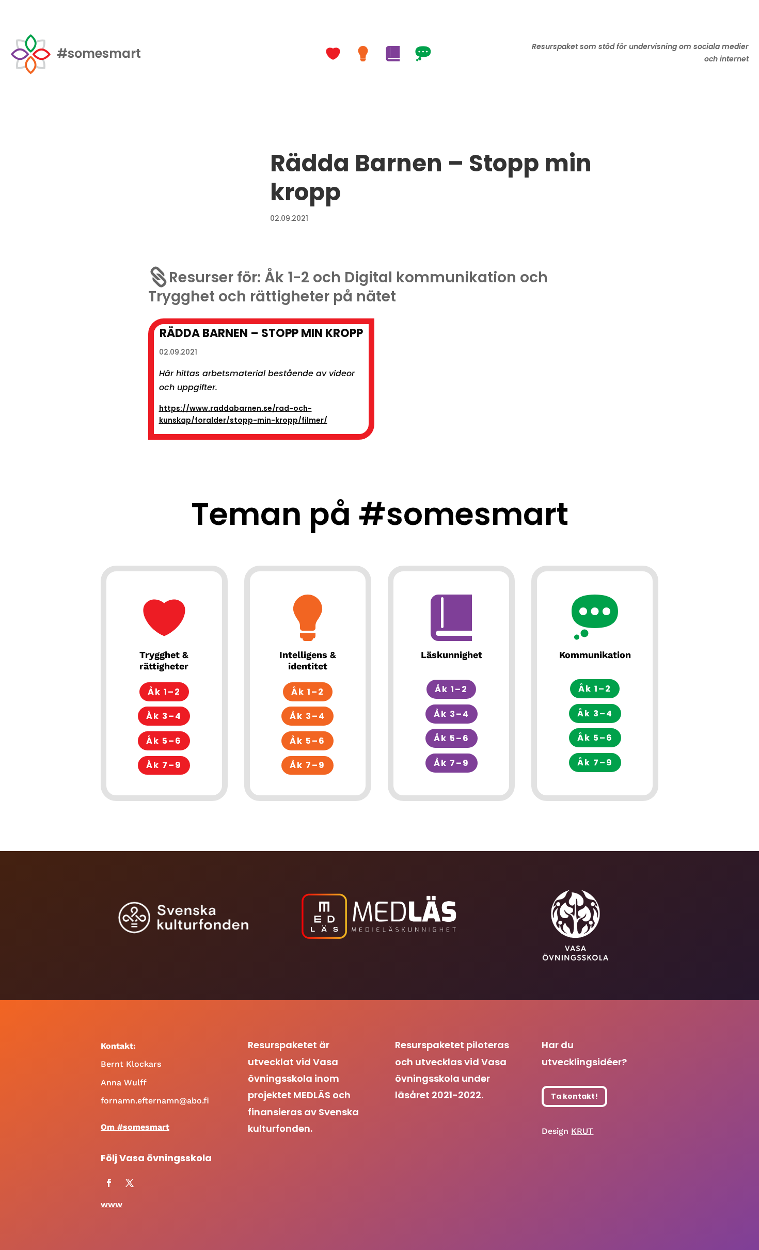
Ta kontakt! (574, 1096)
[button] (335, 53)
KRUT (582, 1131)
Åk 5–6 (164, 741)
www (111, 1204)
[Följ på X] (129, 1183)
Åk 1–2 (164, 692)
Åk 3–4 (164, 716)
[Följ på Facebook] (109, 1183)
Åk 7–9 (164, 765)
